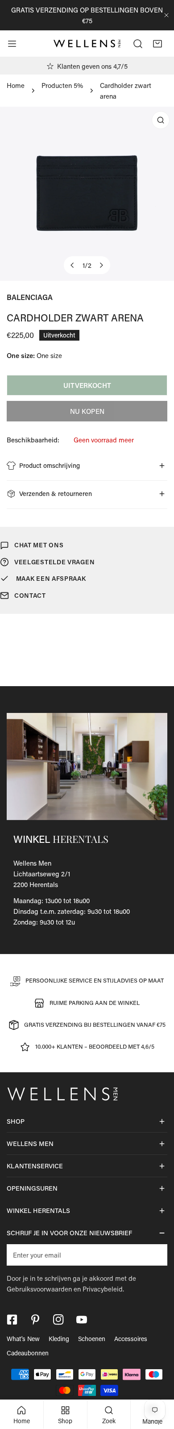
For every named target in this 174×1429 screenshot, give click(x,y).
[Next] (101, 265)
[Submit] (155, 1254)
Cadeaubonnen (28, 1353)
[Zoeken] (138, 44)
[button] (157, 44)
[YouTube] (81, 1319)
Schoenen (91, 1338)
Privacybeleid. (103, 1288)
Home (16, 85)
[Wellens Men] (87, 44)
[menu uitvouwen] (12, 44)
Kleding (59, 1338)
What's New (23, 1338)
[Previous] (73, 265)
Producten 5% (62, 85)
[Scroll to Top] (158, 1382)
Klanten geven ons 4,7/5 (92, 66)
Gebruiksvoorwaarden (39, 1288)
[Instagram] (58, 1319)
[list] (87, 194)
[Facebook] (12, 1319)
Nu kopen (87, 411)
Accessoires (130, 1338)
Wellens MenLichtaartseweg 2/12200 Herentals (41, 873)
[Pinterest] (35, 1319)
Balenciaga (30, 297)
